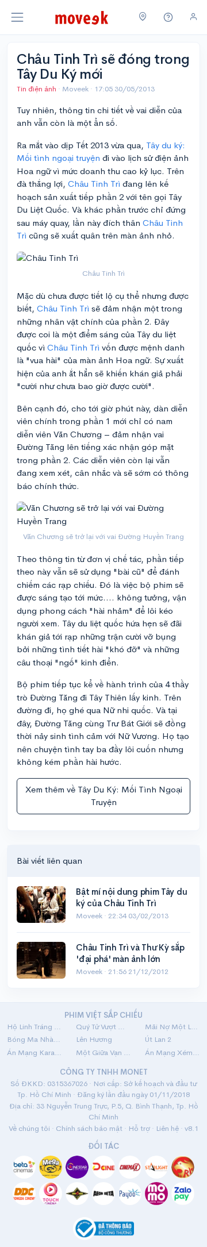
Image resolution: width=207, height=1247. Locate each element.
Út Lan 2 (158, 1039)
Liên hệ (167, 1128)
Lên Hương (94, 1039)
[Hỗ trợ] (168, 17)
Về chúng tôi (29, 1128)
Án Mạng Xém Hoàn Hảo (172, 1052)
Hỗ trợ (139, 1128)
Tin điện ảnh (36, 89)
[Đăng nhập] (193, 16)
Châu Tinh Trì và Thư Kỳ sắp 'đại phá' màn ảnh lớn (130, 953)
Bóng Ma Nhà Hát (34, 1039)
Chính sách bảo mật (89, 1128)
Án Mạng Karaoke (34, 1052)
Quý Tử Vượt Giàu (103, 1027)
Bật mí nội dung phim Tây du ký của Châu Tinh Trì (131, 897)
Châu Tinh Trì (94, 183)
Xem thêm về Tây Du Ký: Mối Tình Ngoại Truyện (103, 796)
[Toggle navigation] (17, 17)
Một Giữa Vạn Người (103, 1052)
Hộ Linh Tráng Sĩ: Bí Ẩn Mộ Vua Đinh (34, 1027)
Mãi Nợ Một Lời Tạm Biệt (172, 1027)
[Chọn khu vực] (143, 17)
